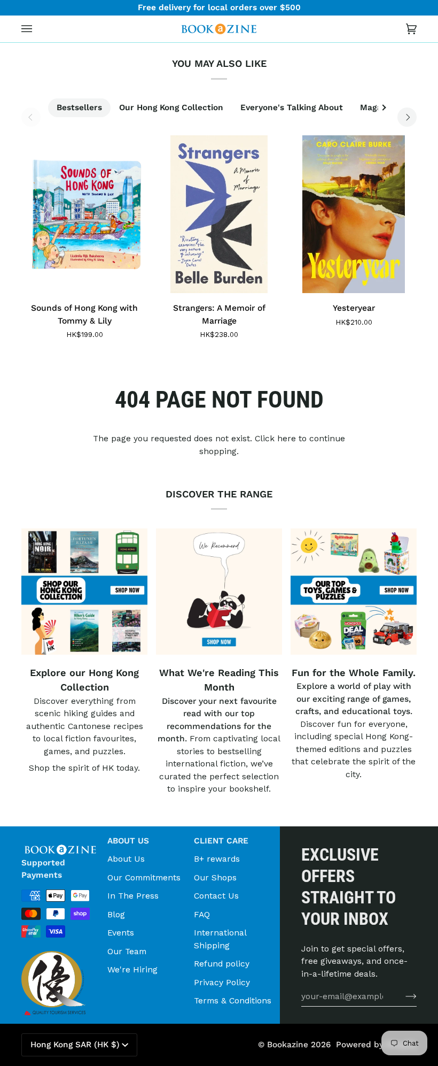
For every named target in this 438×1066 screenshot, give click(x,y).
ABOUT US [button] (128, 841)
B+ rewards (217, 859)
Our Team (126, 951)
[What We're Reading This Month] (219, 591)
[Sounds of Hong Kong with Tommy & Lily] (84, 214)
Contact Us (216, 896)
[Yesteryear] (354, 214)
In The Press (133, 896)
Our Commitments (144, 877)
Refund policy (221, 963)
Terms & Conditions (232, 1000)
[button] (60, 837)
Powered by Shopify (376, 1044)
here (286, 438)
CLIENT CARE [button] (221, 841)
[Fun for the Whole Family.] (354, 591)
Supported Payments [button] (43, 869)
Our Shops (215, 877)
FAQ (202, 914)
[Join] (402, 995)
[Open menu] (37, 29)
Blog (116, 914)
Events (120, 932)
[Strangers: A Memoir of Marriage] (219, 214)
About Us (126, 859)
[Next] (407, 117)
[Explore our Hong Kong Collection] (84, 591)
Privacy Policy (222, 982)
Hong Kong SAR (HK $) (75, 1044)
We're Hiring (132, 969)
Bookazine (287, 1044)
